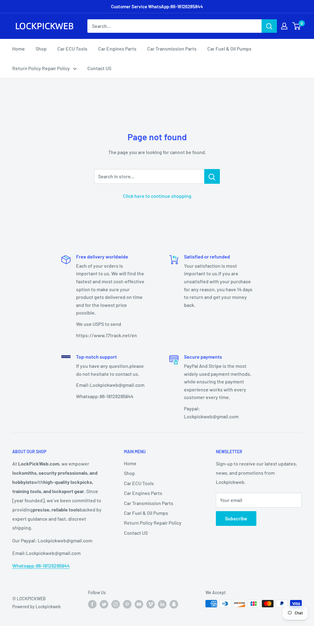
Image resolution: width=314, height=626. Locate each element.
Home (18, 48)
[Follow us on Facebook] (92, 604)
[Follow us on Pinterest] (127, 604)
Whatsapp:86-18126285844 (41, 565)
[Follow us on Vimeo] (150, 604)
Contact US (99, 68)
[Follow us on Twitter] (104, 604)
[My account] (284, 26)
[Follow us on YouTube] (139, 604)
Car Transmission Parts (172, 48)
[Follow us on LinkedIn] (162, 604)
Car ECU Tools (72, 48)
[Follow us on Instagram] (115, 604)
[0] (297, 26)
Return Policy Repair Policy (41, 68)
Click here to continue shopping (157, 196)
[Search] (269, 26)
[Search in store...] (212, 176)
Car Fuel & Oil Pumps (229, 48)
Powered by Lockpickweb (36, 606)
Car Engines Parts (117, 48)
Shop (41, 48)
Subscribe (236, 518)
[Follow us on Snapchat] (174, 604)
